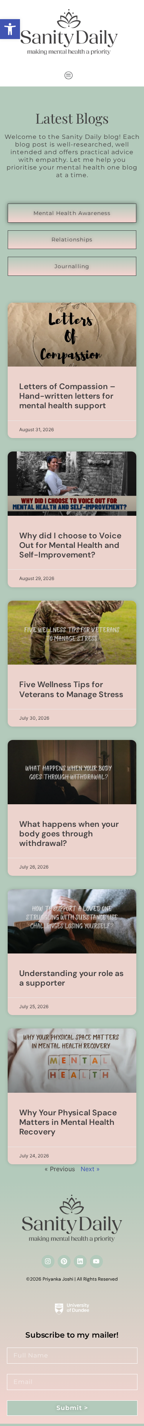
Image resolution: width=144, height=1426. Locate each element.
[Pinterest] (64, 1261)
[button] (10, 29)
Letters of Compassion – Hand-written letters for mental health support (67, 396)
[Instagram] (48, 1261)
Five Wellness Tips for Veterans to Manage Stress (71, 689)
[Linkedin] (80, 1261)
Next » (90, 1169)
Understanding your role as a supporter (71, 978)
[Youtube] (96, 1261)
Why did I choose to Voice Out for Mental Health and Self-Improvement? (70, 545)
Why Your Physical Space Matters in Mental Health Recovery (68, 1122)
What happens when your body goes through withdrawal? (69, 834)
